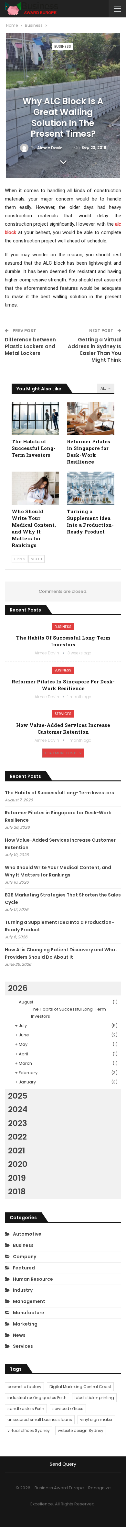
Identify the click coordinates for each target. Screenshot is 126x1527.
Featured (24, 1268)
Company (24, 1256)
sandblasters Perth (25, 1408)
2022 (17, 1136)
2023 (17, 1123)
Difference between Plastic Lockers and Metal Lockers (30, 346)
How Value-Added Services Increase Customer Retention (63, 728)
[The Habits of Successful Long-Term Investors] (35, 418)
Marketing (25, 1324)
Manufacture (28, 1312)
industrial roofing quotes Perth (37, 1397)
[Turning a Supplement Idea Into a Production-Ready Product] (90, 488)
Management (29, 1301)
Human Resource (33, 1279)
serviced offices (67, 1408)
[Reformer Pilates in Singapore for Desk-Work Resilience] (90, 418)
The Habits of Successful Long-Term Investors (63, 641)
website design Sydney (80, 1430)
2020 (17, 1164)
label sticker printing (94, 1397)
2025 (17, 1095)
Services (63, 713)
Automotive (27, 1234)
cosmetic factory (24, 1386)
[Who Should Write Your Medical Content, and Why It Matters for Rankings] (35, 488)
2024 (17, 1109)
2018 (17, 1191)
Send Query (63, 1464)
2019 (17, 1178)
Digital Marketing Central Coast (80, 1386)
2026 (17, 988)
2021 (16, 1150)
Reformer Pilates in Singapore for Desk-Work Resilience (63, 684)
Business (62, 46)
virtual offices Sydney (28, 1430)
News (19, 1335)
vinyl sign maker (96, 1419)
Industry (23, 1290)
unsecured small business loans (39, 1419)
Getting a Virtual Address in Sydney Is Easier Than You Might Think (94, 349)
